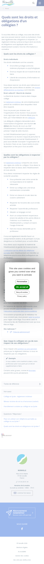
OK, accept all (22, 287)
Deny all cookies (22, 292)
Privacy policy (22, 296)
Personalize (22, 282)
